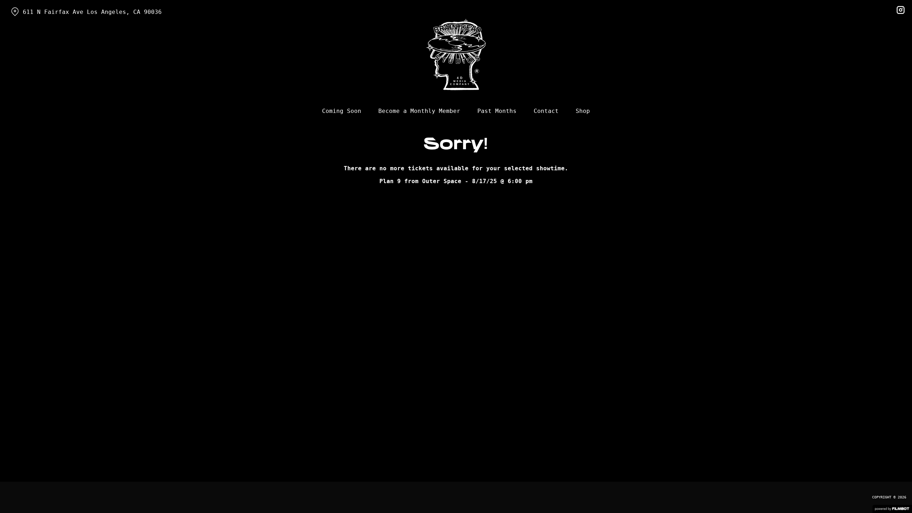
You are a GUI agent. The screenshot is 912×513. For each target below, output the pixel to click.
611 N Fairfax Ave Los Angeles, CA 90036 (92, 12)
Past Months (497, 111)
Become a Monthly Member (419, 111)
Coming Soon (341, 111)
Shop (583, 111)
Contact (546, 111)
